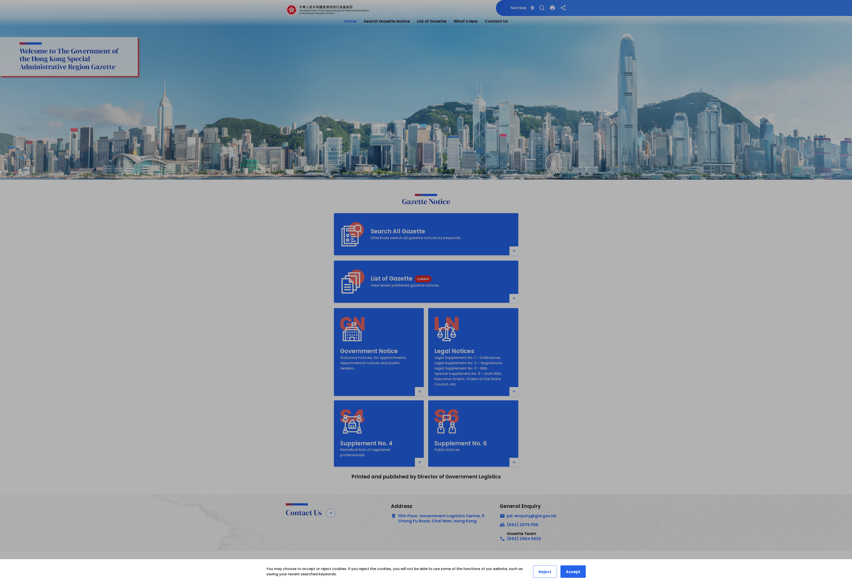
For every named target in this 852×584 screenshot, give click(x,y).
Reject (545, 571)
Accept (573, 571)
